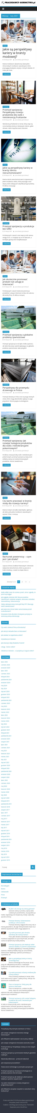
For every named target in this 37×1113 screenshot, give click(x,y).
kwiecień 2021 (5, 753)
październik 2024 (6, 679)
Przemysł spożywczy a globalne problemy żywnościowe (18, 336)
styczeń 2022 (5, 727)
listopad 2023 (5, 697)
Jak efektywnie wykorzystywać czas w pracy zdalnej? (17, 1039)
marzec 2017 (5, 824)
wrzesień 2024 (5, 682)
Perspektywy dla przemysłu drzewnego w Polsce (16, 389)
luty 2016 (4, 854)
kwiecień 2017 (5, 822)
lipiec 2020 (4, 780)
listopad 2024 (5, 677)
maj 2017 (4, 819)
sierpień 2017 (5, 810)
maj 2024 (4, 685)
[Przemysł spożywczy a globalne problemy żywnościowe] (18, 307)
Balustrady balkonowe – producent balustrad (15, 1059)
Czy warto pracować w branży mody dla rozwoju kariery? (17, 502)
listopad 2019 (5, 801)
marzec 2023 (5, 712)
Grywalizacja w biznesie (8, 639)
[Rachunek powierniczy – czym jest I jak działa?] (18, 526)
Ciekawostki (4, 892)
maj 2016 (4, 848)
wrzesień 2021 (5, 739)
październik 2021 (6, 736)
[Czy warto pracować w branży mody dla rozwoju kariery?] (18, 473)
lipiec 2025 (4, 671)
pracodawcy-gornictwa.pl (22, 60)
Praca (5, 46)
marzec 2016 (5, 851)
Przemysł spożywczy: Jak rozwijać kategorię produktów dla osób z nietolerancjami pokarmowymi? (17, 444)
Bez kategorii (5, 886)
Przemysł (6, 107)
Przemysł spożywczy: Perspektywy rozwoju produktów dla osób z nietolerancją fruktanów (14, 113)
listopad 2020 (5, 768)
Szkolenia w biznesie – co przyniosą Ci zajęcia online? (17, 651)
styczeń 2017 (5, 830)
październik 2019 (6, 804)
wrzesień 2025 (5, 668)
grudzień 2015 (5, 860)
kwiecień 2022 (5, 718)
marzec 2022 (5, 721)
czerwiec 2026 (5, 665)
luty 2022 (4, 724)
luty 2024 (4, 688)
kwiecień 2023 (5, 709)
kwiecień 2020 (5, 789)
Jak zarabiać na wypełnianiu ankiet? (12, 635)
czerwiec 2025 (5, 674)
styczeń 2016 (5, 857)
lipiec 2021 (4, 745)
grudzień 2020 (5, 765)
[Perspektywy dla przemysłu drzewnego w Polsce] (18, 360)
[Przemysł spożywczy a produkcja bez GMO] (18, 198)
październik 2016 (6, 839)
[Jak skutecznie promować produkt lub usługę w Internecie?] (18, 251)
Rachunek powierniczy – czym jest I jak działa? (17, 558)
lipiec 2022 (4, 715)
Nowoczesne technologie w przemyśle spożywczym (17, 1067)
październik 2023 (6, 700)
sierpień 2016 (5, 845)
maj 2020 (4, 786)
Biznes (5, 553)
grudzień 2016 (5, 833)
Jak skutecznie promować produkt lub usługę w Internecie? (15, 282)
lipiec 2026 (4, 662)
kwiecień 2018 (5, 807)
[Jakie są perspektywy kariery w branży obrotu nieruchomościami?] (18, 140)
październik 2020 (6, 771)
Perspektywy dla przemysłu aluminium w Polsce (15, 1029)
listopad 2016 (5, 836)
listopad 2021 (5, 733)
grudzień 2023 (5, 694)
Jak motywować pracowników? (12, 1063)
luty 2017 (4, 827)
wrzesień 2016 (5, 842)
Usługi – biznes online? (8, 647)
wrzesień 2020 (5, 774)
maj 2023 (4, 706)
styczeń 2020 (5, 798)
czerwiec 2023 (5, 703)
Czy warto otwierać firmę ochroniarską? (13, 627)
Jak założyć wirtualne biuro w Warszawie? (13, 631)
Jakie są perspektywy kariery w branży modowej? (17, 53)
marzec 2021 (5, 756)
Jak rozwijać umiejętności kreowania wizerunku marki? (17, 1043)
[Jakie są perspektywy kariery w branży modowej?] (18, 21)
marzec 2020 (5, 792)
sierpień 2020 (5, 777)
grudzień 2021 (5, 730)
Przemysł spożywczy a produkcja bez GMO (18, 227)
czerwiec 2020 (5, 783)
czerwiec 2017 (5, 816)
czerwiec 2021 (5, 748)
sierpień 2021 (5, 742)
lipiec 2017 (4, 813)
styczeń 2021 (5, 762)
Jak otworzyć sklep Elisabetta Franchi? (12, 643)
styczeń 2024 (5, 691)
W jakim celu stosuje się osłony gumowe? (21, 909)
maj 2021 (4, 751)
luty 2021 (4, 759)
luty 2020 (4, 795)
